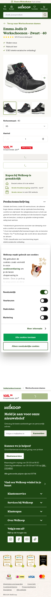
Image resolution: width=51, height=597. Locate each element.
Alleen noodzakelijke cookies (25, 346)
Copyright (31, 584)
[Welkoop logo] (24, 6)
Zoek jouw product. (14, 14)
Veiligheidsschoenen (12, 388)
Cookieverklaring (10, 587)
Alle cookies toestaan (25, 337)
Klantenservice (14, 456)
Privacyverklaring (29, 587)
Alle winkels (21, 589)
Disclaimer (7, 589)
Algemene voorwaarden (13, 584)
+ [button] (43, 139)
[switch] (44, 300)
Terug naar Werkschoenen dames (24, 23)
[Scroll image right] (44, 78)
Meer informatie (34, 328)
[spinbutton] (25, 139)
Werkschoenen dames (35, 388)
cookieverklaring (11, 269)
